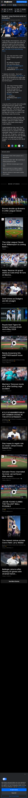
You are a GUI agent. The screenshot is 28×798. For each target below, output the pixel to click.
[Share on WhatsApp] (16, 146)
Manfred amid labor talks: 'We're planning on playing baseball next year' (14, 160)
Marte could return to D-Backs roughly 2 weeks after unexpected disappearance (13, 169)
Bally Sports (20, 75)
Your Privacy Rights (14, 796)
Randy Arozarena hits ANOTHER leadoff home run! (12, 355)
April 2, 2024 (19, 69)
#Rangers (9, 94)
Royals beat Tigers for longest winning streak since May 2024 (12, 327)
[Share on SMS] (22, 146)
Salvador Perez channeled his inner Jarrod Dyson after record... (13, 474)
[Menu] (1, 2)
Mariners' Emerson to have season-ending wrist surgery (13, 173)
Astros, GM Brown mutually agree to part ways (13, 164)
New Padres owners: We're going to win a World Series (13, 156)
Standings (21, 5)
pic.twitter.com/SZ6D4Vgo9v (15, 66)
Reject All (14, 793)
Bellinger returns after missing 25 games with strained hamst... (12, 571)
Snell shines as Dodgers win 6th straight (12, 300)
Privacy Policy (21, 786)
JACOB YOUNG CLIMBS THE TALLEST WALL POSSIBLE (12, 504)
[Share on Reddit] (9, 146)
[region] (14, 785)
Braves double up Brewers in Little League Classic (13, 209)
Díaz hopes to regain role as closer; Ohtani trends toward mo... (12, 445)
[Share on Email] (19, 146)
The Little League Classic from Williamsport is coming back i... (14, 244)
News (15, 5)
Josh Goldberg (5, 20)
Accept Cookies (14, 789)
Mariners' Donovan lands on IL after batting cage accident (13, 386)
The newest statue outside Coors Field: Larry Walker (13, 541)
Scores (9, 5)
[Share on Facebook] (12, 146)
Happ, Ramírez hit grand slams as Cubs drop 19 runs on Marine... (14, 272)
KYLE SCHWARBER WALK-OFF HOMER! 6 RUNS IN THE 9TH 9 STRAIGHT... (13, 414)
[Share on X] (5, 146)
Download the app (21, 1)
